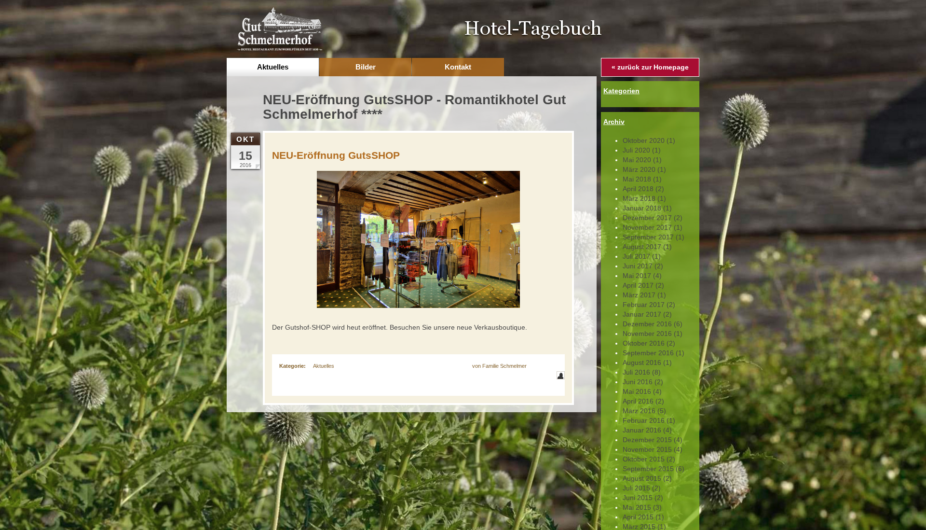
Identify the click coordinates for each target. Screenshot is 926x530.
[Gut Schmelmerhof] (279, 28)
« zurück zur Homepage (650, 67)
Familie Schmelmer (504, 366)
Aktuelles (323, 366)
